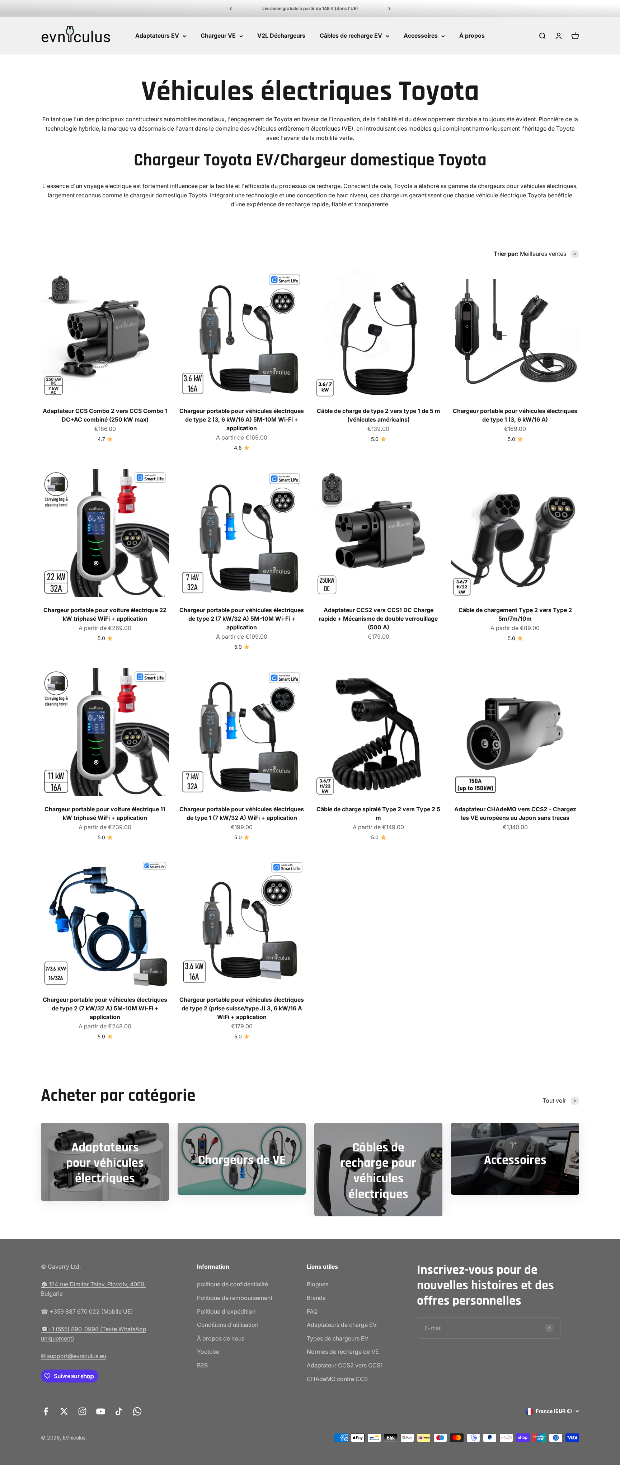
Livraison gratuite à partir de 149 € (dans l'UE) (310, 8)
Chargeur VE (218, 35)
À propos (472, 35)
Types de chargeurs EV (337, 1338)
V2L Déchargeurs (281, 35)
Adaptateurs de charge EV (342, 1324)
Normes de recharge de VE (343, 1351)
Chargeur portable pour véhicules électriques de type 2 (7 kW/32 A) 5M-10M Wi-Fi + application (241, 618)
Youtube (208, 1351)
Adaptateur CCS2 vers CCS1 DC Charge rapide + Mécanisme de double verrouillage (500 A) (378, 618)
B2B (202, 1365)
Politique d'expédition (226, 1311)
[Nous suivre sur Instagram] (82, 1411)
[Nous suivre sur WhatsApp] (137, 1411)
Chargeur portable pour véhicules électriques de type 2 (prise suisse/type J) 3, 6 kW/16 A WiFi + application (241, 1008)
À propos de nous (220, 1338)
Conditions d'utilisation (227, 1324)
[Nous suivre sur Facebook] (46, 1411)
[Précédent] (230, 8)
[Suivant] (389, 8)
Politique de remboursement (234, 1297)
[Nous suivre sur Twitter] (64, 1411)
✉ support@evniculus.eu (73, 1356)
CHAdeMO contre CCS (337, 1378)
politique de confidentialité (232, 1284)
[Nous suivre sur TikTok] (119, 1411)
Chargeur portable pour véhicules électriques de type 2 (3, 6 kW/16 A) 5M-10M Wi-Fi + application (241, 419)
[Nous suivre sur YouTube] (100, 1411)
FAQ (312, 1311)
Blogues (317, 1284)
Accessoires (421, 35)
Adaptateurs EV (157, 35)
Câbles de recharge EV (351, 35)
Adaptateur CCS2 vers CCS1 (344, 1365)
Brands (316, 1297)
